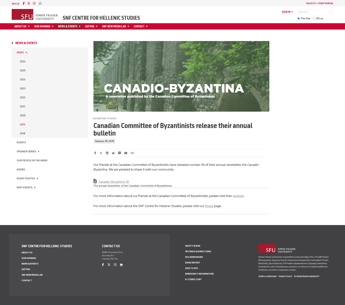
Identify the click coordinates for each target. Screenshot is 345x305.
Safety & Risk (192, 245)
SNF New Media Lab (114, 26)
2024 (23, 79)
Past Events (24, 187)
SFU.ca (319, 18)
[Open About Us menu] (29, 26)
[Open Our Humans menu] (53, 26)
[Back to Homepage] (35, 15)
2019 (22, 124)
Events (21, 142)
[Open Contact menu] (147, 26)
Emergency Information (199, 273)
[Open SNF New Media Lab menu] (129, 26)
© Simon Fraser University (306, 276)
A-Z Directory (193, 279)
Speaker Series (26, 151)
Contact (139, 26)
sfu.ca (15, 3)
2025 (23, 70)
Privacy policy (285, 276)
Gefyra (89, 26)
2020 (23, 115)
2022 (23, 97)
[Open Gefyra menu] (97, 26)
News (20, 52)
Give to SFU (191, 268)
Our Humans (42, 26)
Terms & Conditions (267, 276)
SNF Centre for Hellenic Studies (101, 18)
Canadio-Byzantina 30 (114, 182)
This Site (305, 18)
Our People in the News (32, 160)
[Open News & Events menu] (80, 26)
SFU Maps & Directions (198, 251)
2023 (22, 88)
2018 (22, 133)
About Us (20, 26)
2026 (23, 61)
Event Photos (26, 178)
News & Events (67, 26)
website (238, 196)
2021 (22, 106)
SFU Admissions (194, 257)
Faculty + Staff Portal (319, 3)
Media (209, 206)
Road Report (192, 262)
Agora (21, 169)
